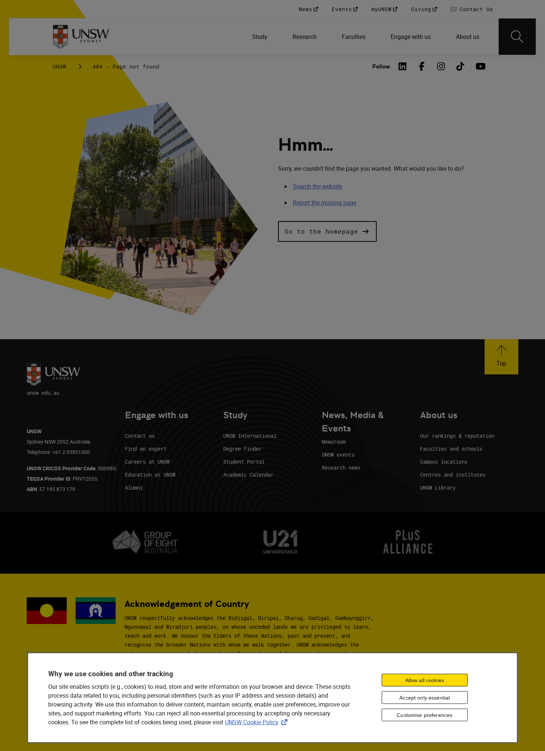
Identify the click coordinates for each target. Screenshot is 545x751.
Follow (381, 66)
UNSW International (250, 435)
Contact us (140, 435)
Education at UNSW (150, 474)
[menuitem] (260, 36)
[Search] (517, 37)
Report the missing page (324, 202)
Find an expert (145, 448)
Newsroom (334, 441)
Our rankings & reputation (457, 435)
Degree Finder (242, 448)
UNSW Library (438, 487)
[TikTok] (460, 66)
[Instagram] (441, 66)
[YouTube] (479, 66)
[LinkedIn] (402, 66)
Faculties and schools (451, 448)
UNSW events (338, 454)
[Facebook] (422, 66)
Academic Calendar (248, 474)
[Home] (81, 37)
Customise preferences (424, 715)
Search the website (317, 186)
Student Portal (244, 461)
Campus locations (444, 461)
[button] (327, 231)
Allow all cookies (424, 680)
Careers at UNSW (147, 461)
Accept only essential (424, 698)
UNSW (59, 66)
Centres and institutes (452, 474)
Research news (341, 467)
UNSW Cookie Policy (257, 722)
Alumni (134, 487)
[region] (272, 697)
